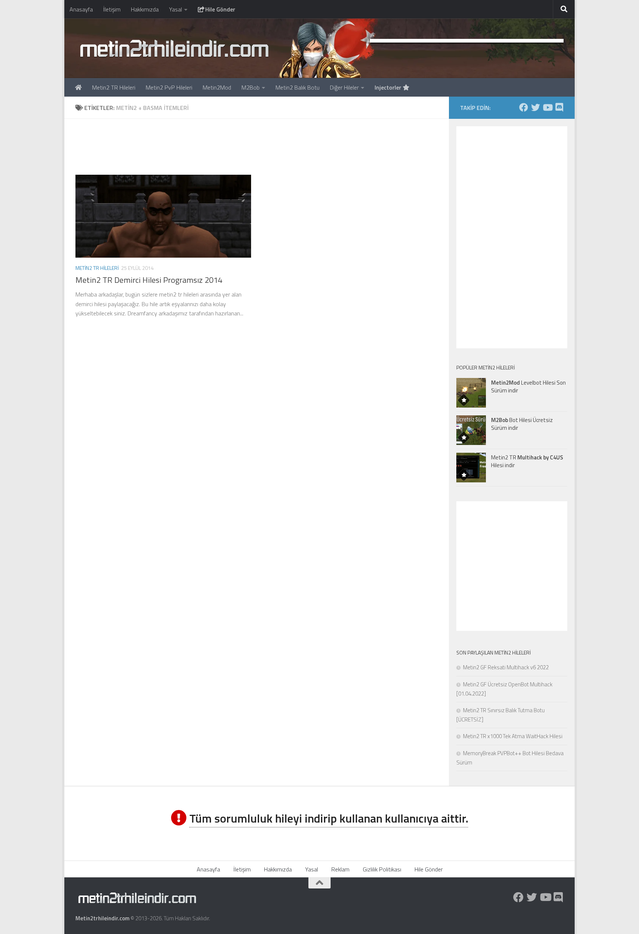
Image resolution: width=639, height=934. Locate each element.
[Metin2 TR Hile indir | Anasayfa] (174, 48)
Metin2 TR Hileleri (113, 87)
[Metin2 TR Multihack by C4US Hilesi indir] (471, 467)
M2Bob (250, 87)
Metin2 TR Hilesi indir (527, 461)
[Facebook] (523, 107)
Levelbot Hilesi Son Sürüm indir (528, 386)
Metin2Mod (217, 87)
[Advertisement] (256, 146)
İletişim (112, 9)
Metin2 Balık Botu (297, 87)
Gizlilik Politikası (382, 869)
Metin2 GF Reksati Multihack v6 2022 (506, 667)
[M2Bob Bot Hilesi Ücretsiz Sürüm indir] (471, 430)
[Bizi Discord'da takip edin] (559, 107)
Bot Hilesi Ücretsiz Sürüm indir (522, 424)
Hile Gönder (219, 9)
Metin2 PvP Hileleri (169, 87)
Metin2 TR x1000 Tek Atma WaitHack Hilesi (512, 736)
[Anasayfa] (78, 87)
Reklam (340, 869)
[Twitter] (535, 107)
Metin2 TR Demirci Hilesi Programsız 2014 (148, 280)
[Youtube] (547, 107)
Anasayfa (81, 9)
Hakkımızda (145, 9)
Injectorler (389, 87)
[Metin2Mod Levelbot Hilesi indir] (471, 393)
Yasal (175, 9)
